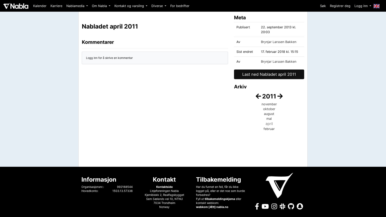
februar (269, 129)
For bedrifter (179, 6)
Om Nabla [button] (100, 6)
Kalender (39, 6)
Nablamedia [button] (75, 6)
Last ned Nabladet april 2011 (269, 74)
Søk (323, 6)
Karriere (56, 6)
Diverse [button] (157, 6)
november (269, 104)
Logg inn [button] (361, 6)
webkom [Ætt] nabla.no (212, 207)
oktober (269, 109)
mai (269, 119)
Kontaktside (164, 186)
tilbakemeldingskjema (220, 199)
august (269, 114)
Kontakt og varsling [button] (129, 6)
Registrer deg (340, 6)
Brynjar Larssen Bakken (278, 42)
